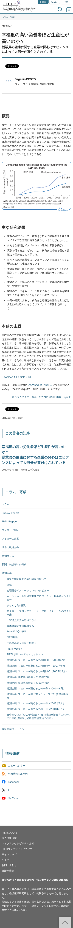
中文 (66, 2)
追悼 (9, 584)
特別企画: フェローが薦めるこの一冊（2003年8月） (36, 688)
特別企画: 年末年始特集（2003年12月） (29, 677)
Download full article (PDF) (17, 376)
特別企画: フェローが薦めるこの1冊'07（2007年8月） (37, 665)
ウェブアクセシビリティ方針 (18, 843)
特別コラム (8, 555)
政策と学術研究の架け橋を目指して (26, 578)
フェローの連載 (10, 538)
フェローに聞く (10, 530)
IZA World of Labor (38, 384)
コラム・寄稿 (8, 17)
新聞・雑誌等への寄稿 (14, 564)
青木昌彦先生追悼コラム (20, 625)
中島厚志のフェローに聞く (21, 642)
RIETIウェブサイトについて (17, 848)
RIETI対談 (12, 637)
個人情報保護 (9, 837)
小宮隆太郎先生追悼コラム (21, 620)
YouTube (13, 798)
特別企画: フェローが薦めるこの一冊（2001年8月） (36, 708)
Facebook (13, 781)
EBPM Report (9, 521)
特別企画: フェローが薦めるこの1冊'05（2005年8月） (37, 671)
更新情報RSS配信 (18, 773)
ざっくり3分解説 (16, 605)
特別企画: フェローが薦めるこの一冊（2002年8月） (36, 703)
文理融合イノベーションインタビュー (28, 590)
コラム (5, 504)
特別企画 (7, 573)
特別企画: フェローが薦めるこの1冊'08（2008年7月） (37, 659)
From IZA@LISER (16, 631)
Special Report (10, 512)
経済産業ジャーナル (13, 728)
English (54, 2)
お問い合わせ (9, 865)
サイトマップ (9, 854)
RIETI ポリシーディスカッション (25, 654)
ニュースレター (16, 765)
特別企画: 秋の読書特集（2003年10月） (29, 682)
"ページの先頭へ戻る (65, 922)
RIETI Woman (14, 648)
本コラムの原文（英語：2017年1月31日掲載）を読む (41, 397)
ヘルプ (5, 859)
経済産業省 (8, 870)
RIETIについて (10, 832)
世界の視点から (10, 547)
